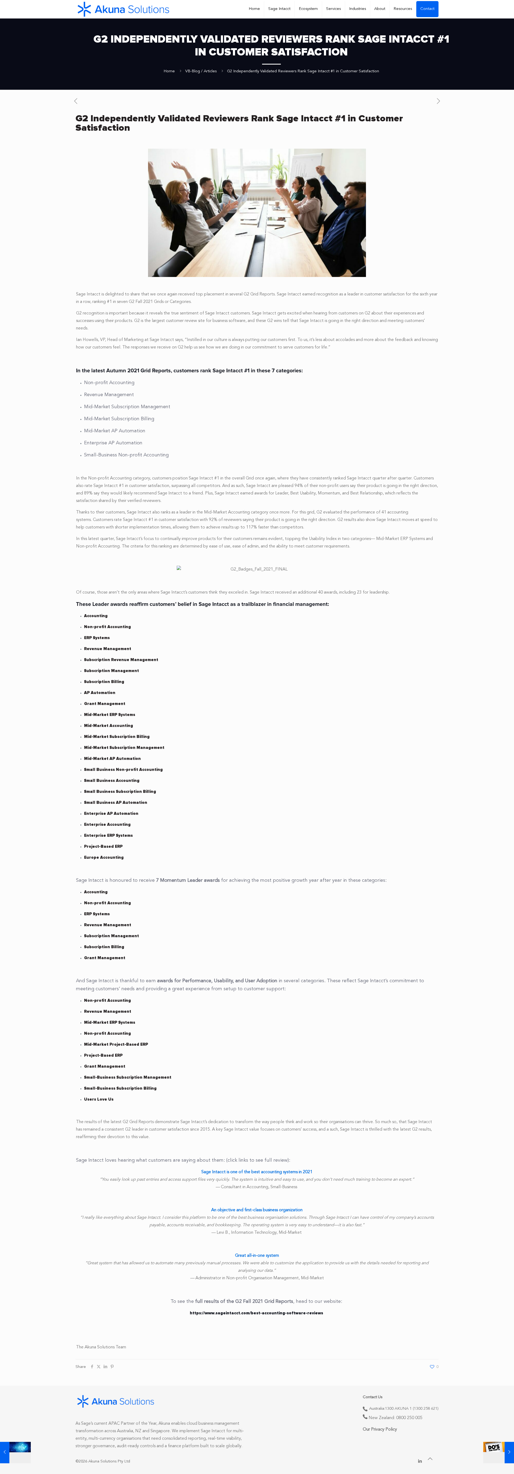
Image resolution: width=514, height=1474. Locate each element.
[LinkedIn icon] (420, 1462)
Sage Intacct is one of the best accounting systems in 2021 (256, 1172)
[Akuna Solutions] (123, 9)
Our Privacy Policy (380, 1429)
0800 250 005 (409, 1418)
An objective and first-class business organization (257, 1210)
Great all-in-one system (257, 1256)
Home (169, 71)
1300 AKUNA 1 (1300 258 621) (412, 1409)
